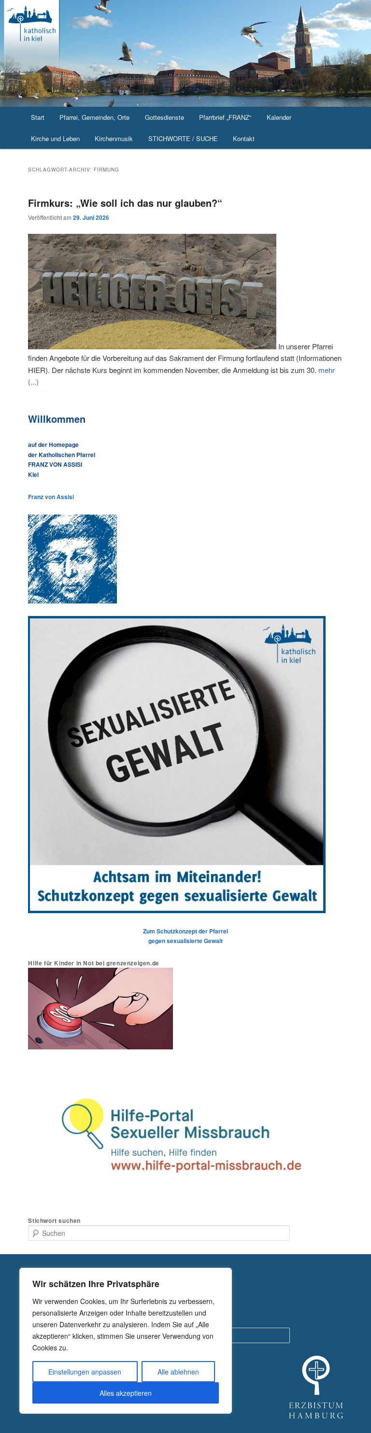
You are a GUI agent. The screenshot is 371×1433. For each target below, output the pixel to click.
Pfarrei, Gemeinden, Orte (94, 117)
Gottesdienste (164, 117)
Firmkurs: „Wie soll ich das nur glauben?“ (125, 203)
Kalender (279, 117)
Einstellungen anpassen (84, 1371)
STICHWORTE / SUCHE (183, 138)
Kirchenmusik (114, 138)
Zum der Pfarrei (185, 931)
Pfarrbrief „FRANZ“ (225, 117)
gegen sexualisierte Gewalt (185, 940)
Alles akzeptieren (126, 1393)
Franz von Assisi (51, 496)
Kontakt (244, 138)
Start (37, 117)
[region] (125, 1341)
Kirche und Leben (55, 138)
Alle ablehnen (178, 1371)
